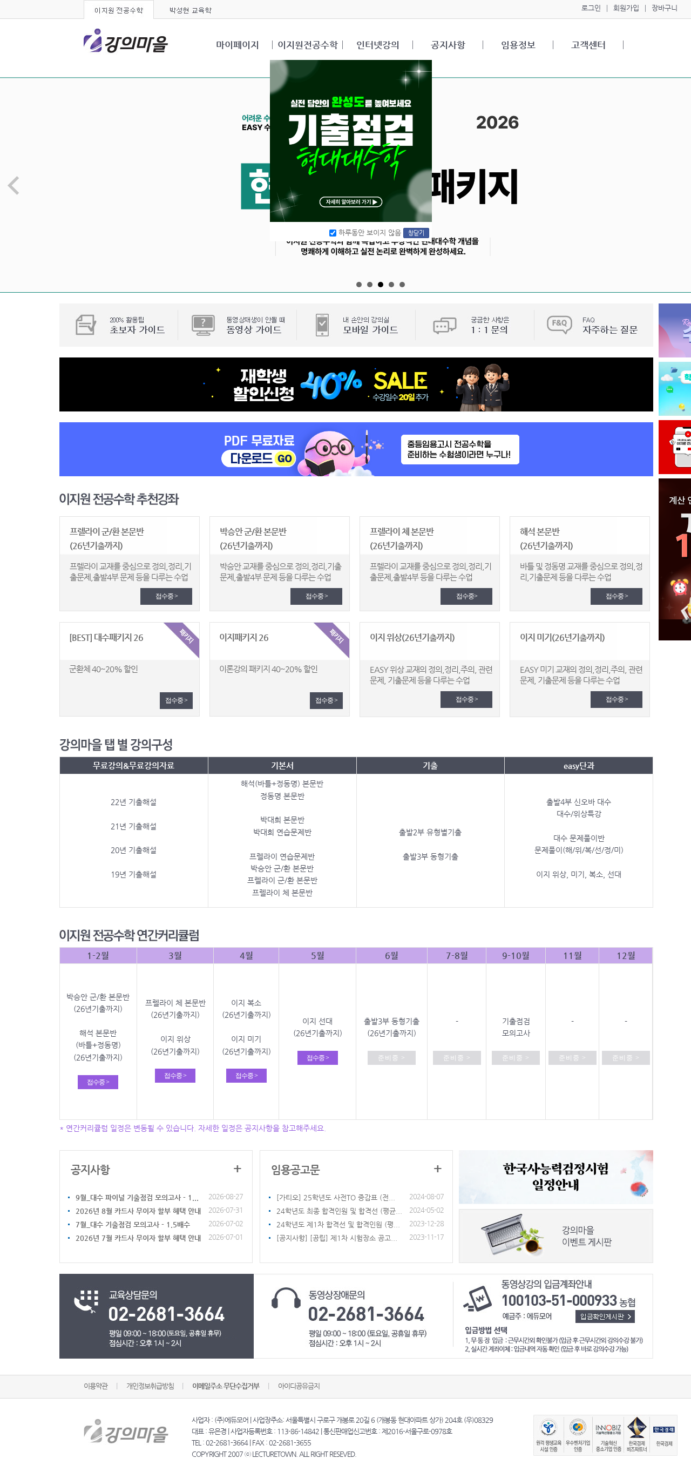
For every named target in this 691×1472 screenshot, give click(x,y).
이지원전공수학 (307, 44)
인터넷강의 (377, 44)
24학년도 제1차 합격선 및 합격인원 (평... (338, 1224)
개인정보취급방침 (150, 1386)
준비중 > (391, 1058)
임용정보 (518, 44)
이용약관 (95, 1386)
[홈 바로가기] (127, 42)
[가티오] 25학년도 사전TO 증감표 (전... (335, 1197)
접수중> (466, 596)
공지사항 (448, 44)
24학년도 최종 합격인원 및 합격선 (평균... (339, 1211)
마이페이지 (237, 44)
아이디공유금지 (299, 1386)
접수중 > (166, 596)
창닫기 (416, 233)
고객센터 (588, 44)
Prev (14, 185)
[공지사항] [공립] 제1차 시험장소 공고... (336, 1238)
